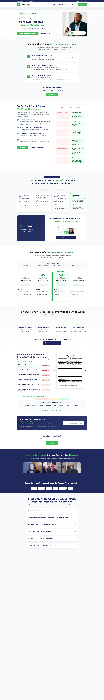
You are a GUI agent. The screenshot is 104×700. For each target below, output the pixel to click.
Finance (33, 405)
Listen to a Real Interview (53, 343)
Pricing (73, 4)
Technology (27, 405)
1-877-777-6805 (84, 1)
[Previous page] (54, 370)
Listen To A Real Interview (79, 33)
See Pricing (22, 147)
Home (18, 8)
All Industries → (76, 405)
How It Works (53, 4)
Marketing (61, 405)
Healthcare (40, 405)
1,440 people (20, 18)
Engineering (48, 405)
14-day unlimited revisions (49, 316)
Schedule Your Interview (37, 147)
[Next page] (85, 370)
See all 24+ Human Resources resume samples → (52, 410)
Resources (67, 4)
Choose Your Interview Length (27, 33)
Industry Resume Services (26, 8)
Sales (55, 405)
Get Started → (82, 4)
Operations (68, 405)
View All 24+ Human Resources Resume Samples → (34, 396)
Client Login (77, 1)
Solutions (60, 4)
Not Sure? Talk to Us (46, 33)
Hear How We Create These (75, 423)
